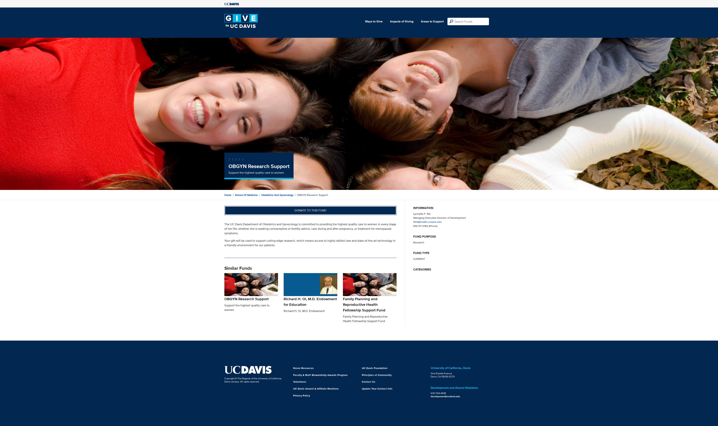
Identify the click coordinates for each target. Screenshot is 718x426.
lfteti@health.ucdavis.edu (427, 222)
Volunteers (299, 382)
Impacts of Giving (401, 21)
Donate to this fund (310, 210)
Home (227, 195)
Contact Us (368, 382)
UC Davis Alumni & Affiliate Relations (316, 388)
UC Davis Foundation (374, 368)
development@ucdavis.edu (445, 396)
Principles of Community (377, 375)
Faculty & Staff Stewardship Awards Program (320, 375)
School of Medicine (246, 195)
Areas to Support (432, 21)
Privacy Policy (301, 395)
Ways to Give (374, 21)
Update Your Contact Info (377, 388)
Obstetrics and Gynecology (277, 195)
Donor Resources (303, 368)
